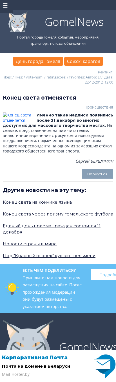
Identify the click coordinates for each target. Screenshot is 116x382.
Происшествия (98, 107)
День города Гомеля (38, 61)
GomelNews (74, 21)
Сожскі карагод (83, 61)
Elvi (100, 77)
